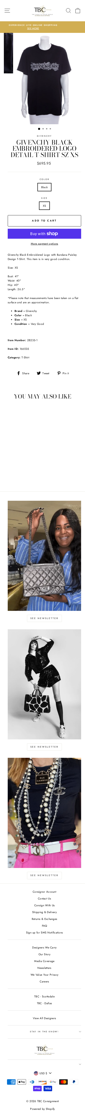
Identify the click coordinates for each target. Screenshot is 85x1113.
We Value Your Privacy (44, 975)
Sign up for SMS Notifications (44, 932)
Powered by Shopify (42, 1109)
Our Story (44, 954)
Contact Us (44, 898)
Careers (44, 981)
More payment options (44, 243)
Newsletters (44, 968)
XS (44, 206)
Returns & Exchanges (44, 919)
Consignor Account (44, 892)
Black (44, 187)
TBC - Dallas (44, 1003)
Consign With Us (44, 905)
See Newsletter (44, 618)
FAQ (44, 926)
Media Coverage (44, 961)
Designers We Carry (44, 947)
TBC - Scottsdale (44, 996)
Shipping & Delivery (44, 912)
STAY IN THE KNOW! (44, 1031)
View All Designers (44, 1018)
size (44, 198)
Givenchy (44, 135)
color (44, 179)
